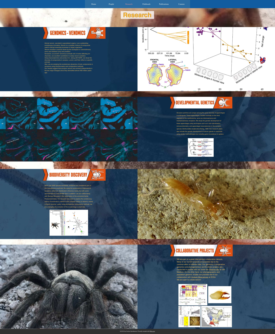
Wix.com (152, 331)
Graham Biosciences (199, 277)
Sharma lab (213, 269)
